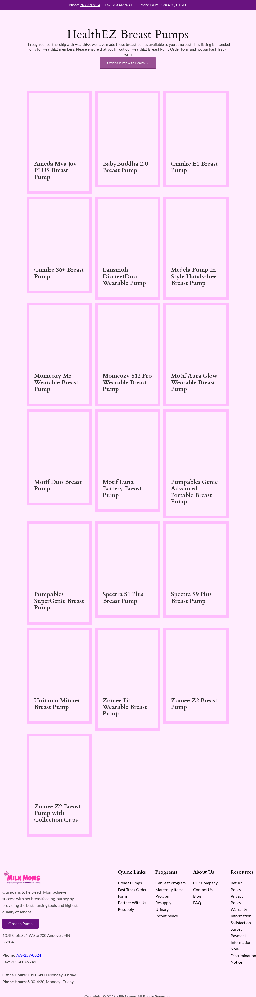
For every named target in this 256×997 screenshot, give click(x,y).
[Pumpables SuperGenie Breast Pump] (59, 555)
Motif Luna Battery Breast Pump (122, 488)
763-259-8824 (90, 5)
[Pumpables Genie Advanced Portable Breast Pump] (196, 443)
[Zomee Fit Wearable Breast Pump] (128, 661)
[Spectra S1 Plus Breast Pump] (128, 555)
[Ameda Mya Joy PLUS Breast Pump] (59, 124)
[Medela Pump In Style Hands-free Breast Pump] (196, 230)
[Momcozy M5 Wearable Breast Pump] (59, 336)
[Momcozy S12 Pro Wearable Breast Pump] (128, 336)
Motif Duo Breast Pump (58, 485)
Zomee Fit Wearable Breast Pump (125, 707)
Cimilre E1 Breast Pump (194, 167)
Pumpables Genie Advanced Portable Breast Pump (194, 492)
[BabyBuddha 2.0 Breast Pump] (128, 124)
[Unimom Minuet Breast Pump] (59, 661)
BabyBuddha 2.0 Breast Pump (125, 167)
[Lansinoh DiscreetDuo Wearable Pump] (128, 230)
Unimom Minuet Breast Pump (57, 703)
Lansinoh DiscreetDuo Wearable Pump (124, 276)
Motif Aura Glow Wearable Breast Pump (194, 382)
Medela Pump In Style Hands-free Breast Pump (194, 276)
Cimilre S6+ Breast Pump (59, 273)
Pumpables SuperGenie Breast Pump (59, 601)
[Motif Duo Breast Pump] (59, 443)
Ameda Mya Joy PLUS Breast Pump (55, 170)
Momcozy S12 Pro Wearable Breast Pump (127, 382)
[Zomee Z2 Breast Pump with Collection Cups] (59, 767)
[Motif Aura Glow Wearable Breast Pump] (196, 336)
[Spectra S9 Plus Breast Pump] (196, 555)
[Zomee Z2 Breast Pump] (196, 661)
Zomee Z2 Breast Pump (194, 703)
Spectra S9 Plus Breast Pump (191, 597)
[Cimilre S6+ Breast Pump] (59, 230)
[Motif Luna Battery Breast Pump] (128, 443)
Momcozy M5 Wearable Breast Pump (56, 382)
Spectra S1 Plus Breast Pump (123, 597)
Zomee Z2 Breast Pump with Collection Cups (57, 813)
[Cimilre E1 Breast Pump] (196, 124)
